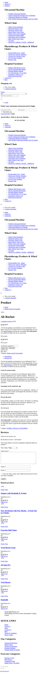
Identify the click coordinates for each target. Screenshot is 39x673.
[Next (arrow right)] (3, 668)
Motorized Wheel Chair (15, 28)
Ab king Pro (5, 565)
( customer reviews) (6, 321)
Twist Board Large (8, 548)
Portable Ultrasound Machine (17, 14)
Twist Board (5, 582)
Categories (8, 127)
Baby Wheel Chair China (15, 39)
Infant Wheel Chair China (16, 32)
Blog (6, 79)
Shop (6, 199)
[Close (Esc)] (1, 666)
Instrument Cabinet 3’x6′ (15, 74)
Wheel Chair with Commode (17, 34)
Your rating (5, 448)
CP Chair (11, 40)
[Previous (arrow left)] (1, 668)
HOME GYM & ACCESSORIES (17, 428)
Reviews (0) (8, 358)
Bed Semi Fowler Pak (14, 76)
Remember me (7, 112)
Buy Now (11, 348)
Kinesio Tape (12, 59)
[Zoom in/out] (7, 666)
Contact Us (8, 78)
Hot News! (5, 671)
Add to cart (5, 348)
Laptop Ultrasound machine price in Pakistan (22, 15)
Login (6, 102)
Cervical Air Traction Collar (16, 56)
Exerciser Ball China (9, 530)
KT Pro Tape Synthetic (15, 58)
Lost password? (5, 114)
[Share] (3, 666)
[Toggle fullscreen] (5, 666)
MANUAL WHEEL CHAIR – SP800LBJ (21, 42)
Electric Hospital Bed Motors (17, 69)
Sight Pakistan (8, 331)
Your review (5, 451)
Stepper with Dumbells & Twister (14, 493)
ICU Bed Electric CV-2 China (17, 73)
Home (6, 2)
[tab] (21, 356)
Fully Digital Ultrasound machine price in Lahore (23, 19)
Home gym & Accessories (12, 309)
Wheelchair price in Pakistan (16, 37)
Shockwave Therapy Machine (17, 54)
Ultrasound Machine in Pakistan (17, 17)
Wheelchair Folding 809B (16, 35)
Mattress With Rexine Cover (16, 68)
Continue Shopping (10, 89)
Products (7, 6)
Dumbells (4, 600)
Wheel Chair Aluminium (15, 27)
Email (3, 470)
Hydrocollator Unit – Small (16, 53)
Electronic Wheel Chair (15, 30)
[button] (2, 92)
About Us (7, 4)
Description (8, 356)
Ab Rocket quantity (6, 346)
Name (3, 467)
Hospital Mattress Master (15, 71)
